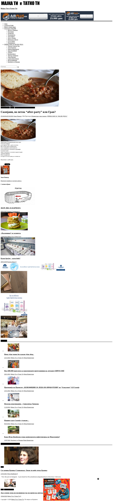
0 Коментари (35, 116)
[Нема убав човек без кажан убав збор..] (13, 351)
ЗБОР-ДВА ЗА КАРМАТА (11, 208)
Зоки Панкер (18, 116)
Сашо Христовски (13, 58)
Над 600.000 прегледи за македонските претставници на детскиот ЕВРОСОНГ (34, 371)
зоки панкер (43, 116)
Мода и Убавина (13, 30)
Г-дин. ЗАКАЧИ (9, 489)
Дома (5, 24)
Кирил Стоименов (13, 211)
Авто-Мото (11, 36)
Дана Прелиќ (12, 57)
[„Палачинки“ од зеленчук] (14, 230)
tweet (2, 467)
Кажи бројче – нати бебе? (10, 258)
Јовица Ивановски (13, 49)
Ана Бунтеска (12, 47)
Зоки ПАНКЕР (12, 51)
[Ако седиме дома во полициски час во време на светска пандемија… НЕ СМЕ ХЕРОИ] (10, 486)
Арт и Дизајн (12, 38)
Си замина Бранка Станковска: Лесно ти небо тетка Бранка (24, 470)
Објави (12, 107)
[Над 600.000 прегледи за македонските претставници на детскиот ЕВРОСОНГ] (13, 367)
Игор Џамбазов (12, 60)
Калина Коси (12, 54)
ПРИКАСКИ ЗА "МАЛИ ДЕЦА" (25, 107)
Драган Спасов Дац (14, 46)
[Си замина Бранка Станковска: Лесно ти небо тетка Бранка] (21, 464)
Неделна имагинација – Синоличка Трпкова (21, 404)
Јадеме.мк (11, 33)
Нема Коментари (29, 358)
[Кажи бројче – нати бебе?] (18, 255)
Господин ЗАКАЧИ (10, 28)
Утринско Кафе (9, 25)
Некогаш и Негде (13, 39)
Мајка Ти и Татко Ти (9, 8)
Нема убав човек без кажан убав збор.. (19, 354)
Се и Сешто (11, 41)
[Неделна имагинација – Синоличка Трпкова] (13, 400)
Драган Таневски (13, 55)
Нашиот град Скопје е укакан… (16, 420)
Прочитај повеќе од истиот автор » (11, 181)
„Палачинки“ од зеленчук (11, 233)
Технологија (11, 35)
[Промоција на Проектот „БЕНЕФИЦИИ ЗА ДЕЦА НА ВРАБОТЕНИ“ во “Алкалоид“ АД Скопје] (13, 384)
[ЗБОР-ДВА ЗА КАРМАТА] (18, 204)
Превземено (11, 43)
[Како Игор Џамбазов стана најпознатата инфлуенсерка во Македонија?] (13, 433)
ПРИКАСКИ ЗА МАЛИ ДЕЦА (13, 44)
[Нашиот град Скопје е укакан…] (13, 417)
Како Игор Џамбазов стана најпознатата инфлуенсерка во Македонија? (32, 437)
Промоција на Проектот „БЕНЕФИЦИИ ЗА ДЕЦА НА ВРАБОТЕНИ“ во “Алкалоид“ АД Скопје (41, 387)
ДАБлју (10, 52)
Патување (11, 32)
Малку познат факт (10, 27)
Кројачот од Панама (14, 62)
